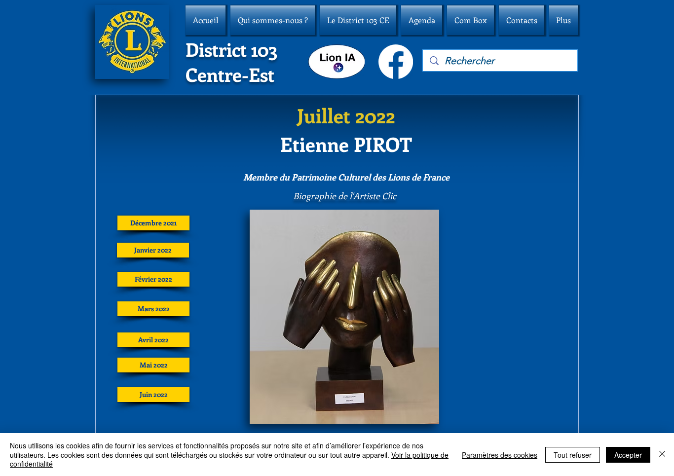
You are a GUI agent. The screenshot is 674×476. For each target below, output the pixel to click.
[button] (272, 20)
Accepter (628, 455)
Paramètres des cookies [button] (499, 455)
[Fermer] (662, 454)
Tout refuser (573, 455)
